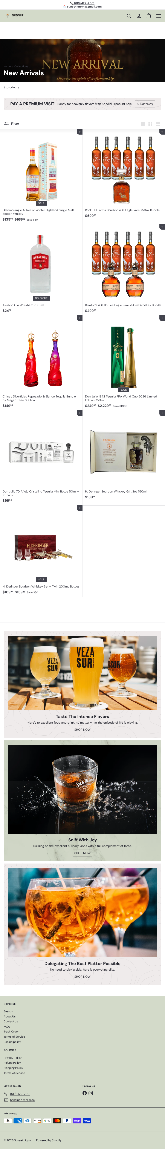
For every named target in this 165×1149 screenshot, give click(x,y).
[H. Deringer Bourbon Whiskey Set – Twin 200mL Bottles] (41, 551)
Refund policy (12, 1042)
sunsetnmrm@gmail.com (84, 6)
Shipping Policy (13, 1068)
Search (8, 1011)
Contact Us (11, 1021)
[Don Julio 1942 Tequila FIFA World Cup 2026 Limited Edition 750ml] (123, 362)
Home (7, 66)
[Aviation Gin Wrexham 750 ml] (41, 269)
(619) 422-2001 (84, 3)
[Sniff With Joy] (82, 789)
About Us (10, 1016)
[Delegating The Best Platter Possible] (82, 912)
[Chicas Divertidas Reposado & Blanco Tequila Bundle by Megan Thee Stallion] (41, 362)
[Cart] (149, 16)
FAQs (7, 1026)
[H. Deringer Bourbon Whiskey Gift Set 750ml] (123, 456)
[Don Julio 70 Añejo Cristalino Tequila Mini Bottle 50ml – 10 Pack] (41, 457)
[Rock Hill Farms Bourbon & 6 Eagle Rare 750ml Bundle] (123, 174)
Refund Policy (12, 1063)
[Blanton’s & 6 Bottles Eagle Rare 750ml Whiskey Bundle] (123, 269)
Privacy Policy (12, 1058)
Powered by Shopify (48, 1140)
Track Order (11, 1031)
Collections (21, 66)
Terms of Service (14, 1037)
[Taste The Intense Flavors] (82, 673)
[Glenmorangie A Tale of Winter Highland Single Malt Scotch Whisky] (41, 176)
